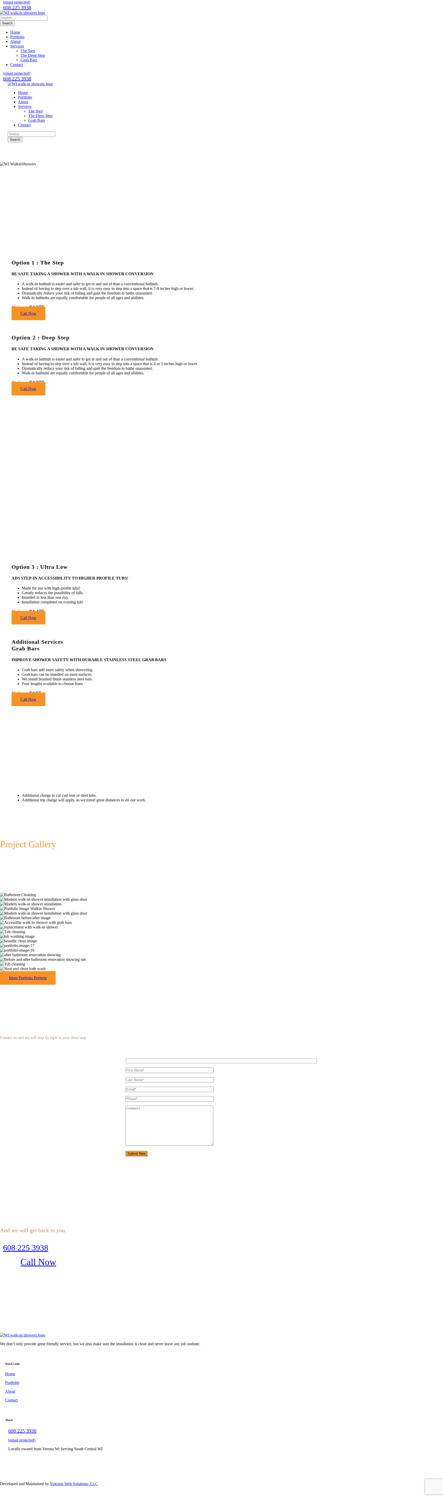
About (15, 41)
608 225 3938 (17, 7)
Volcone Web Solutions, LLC (74, 1484)
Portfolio (17, 37)
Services (17, 46)
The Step (28, 51)
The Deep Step (33, 55)
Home (15, 32)
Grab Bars (29, 60)
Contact (16, 64)
